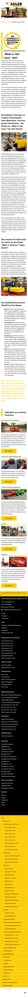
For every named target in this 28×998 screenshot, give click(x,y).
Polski (3, 805)
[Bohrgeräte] (14, 571)
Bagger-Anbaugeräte (7, 682)
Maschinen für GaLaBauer (8, 679)
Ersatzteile (4, 616)
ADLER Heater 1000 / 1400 (8, 710)
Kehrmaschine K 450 (7, 641)
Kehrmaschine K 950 (7, 651)
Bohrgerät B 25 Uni (6, 749)
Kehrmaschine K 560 (7, 643)
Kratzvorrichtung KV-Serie (8, 658)
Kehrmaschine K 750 (7, 648)
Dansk (3, 802)
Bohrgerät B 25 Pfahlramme (9, 756)
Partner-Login (5, 618)
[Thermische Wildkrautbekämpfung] (14, 503)
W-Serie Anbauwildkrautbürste (9, 697)
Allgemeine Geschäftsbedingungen (11, 625)
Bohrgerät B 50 (5, 761)
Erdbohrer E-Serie (6, 786)
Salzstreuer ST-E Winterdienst (9, 722)
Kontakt (3, 613)
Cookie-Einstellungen (7, 633)
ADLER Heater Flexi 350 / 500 (9, 705)
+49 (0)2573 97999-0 (8, 607)
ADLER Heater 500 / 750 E (8, 707)
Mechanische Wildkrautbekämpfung (11, 695)
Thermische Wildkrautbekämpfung (10, 702)
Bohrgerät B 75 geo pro (7, 769)
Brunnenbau (4, 687)
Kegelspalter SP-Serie (7, 788)
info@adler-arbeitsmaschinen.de (12, 610)
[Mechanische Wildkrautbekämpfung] (14, 470)
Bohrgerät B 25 (5, 746)
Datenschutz (4, 630)
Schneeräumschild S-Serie (8, 726)
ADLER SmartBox (6, 665)
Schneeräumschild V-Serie (8, 729)
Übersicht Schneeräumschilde (9, 724)
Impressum (4, 628)
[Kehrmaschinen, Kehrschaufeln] (14, 436)
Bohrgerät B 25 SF (6, 754)
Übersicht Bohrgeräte (7, 744)
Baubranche (4, 674)
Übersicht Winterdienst (7, 719)
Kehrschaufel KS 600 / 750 (8, 653)
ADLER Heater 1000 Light (8, 712)
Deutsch (3, 795)
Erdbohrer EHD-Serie (7, 783)
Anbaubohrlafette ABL (7, 774)
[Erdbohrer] (14, 537)
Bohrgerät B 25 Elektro (7, 751)
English (3, 797)
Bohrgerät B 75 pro (6, 764)
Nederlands (4, 800)
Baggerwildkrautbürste (7, 700)
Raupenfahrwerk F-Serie (8, 667)
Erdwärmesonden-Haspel (8, 776)
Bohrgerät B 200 (5, 771)
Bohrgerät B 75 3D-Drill (7, 766)
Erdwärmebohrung (6, 684)
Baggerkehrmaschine (7, 656)
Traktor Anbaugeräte (7, 736)
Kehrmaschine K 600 (7, 646)
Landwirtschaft (5, 677)
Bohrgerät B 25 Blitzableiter (8, 759)
